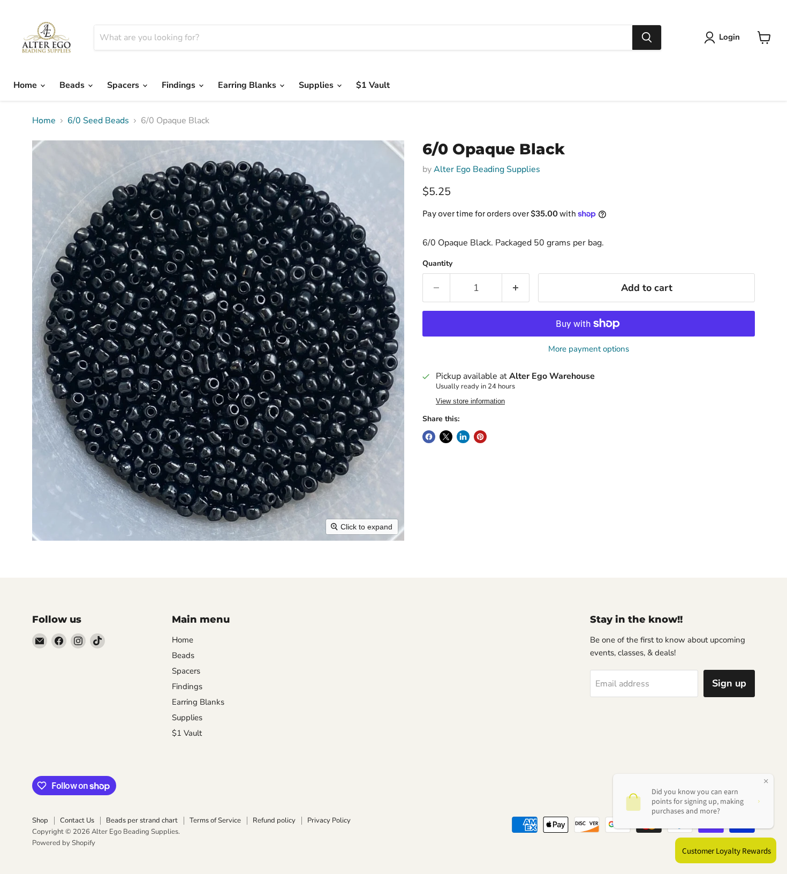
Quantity (437, 263)
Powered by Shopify (63, 843)
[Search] (646, 37)
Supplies (317, 85)
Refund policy (274, 820)
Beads (73, 85)
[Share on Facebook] (428, 436)
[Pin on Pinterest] (480, 436)
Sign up (729, 683)
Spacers (124, 85)
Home (26, 85)
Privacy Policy (329, 820)
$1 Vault (373, 85)
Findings (180, 85)
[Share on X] (446, 436)
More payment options (588, 349)
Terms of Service (215, 820)
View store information (470, 401)
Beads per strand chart (142, 820)
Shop (40, 820)
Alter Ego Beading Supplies (487, 169)
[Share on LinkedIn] (463, 436)
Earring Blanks (248, 85)
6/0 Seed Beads (98, 120)
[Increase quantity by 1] (515, 288)
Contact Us (77, 820)
